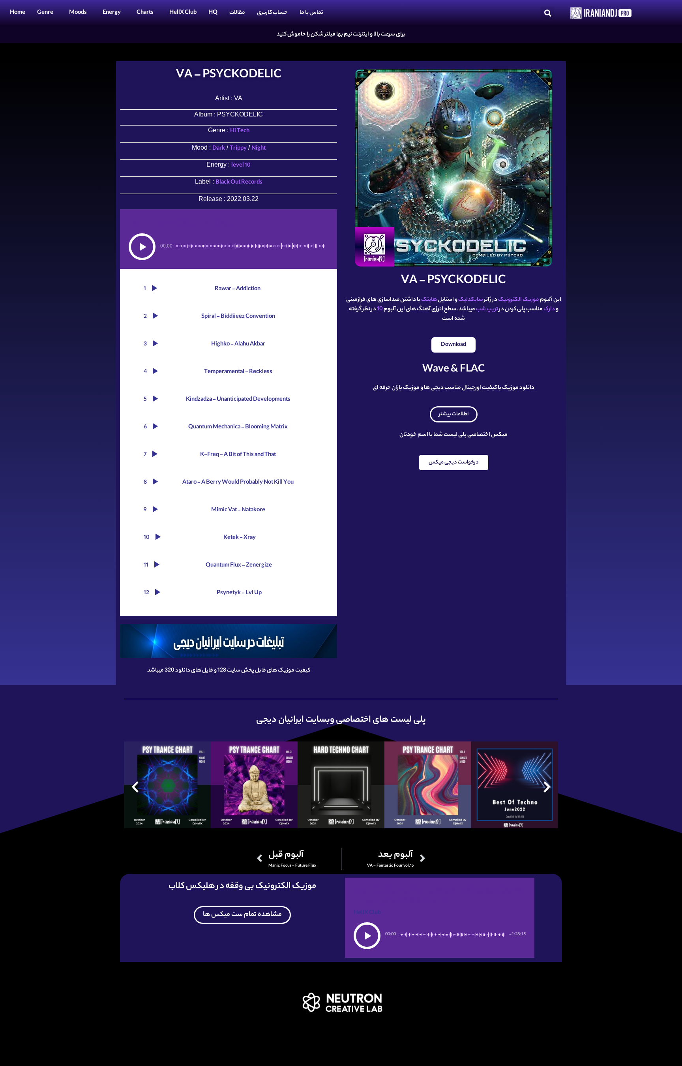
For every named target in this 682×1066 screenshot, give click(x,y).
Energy (112, 13)
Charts (145, 13)
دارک (549, 309)
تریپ (492, 309)
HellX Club (183, 13)
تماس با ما (311, 13)
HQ (212, 13)
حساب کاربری (272, 13)
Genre (45, 13)
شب (481, 309)
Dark (218, 149)
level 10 (241, 166)
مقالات (237, 13)
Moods (78, 13)
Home (17, 13)
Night (258, 149)
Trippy (238, 149)
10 (380, 309)
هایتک (429, 300)
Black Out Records (238, 183)
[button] (547, 13)
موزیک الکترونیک (518, 300)
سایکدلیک (470, 300)
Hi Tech (239, 131)
